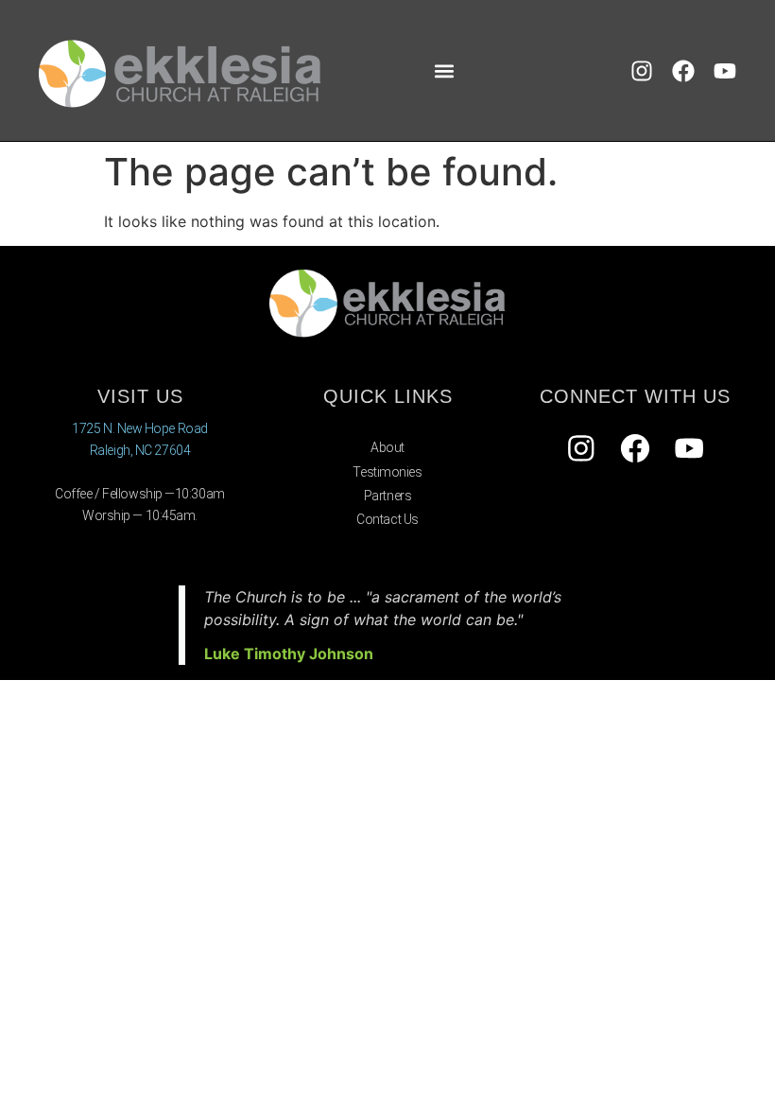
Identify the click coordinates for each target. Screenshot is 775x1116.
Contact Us (387, 519)
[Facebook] (683, 71)
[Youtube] (725, 71)
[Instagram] (641, 71)
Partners (387, 495)
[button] (444, 70)
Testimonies (387, 472)
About (387, 447)
